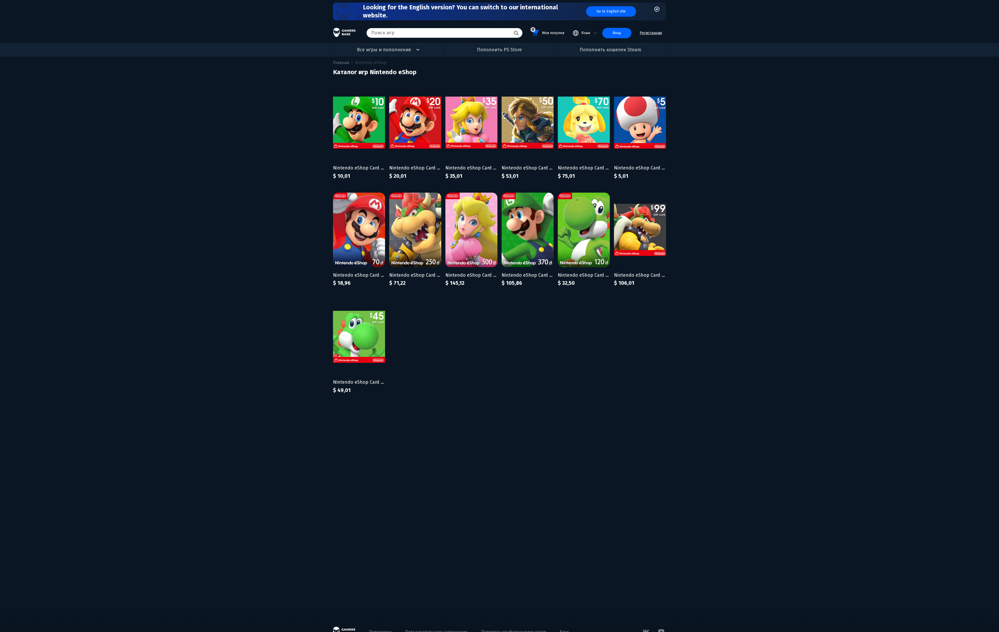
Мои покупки (548, 31)
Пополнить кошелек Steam (610, 50)
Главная (341, 62)
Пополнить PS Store (499, 50)
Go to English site (611, 11)
